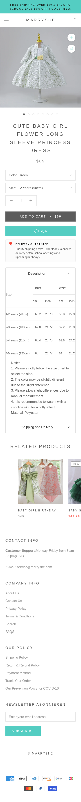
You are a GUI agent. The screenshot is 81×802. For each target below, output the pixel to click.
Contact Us (13, 601)
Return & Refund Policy (22, 665)
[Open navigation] (6, 20)
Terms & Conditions (19, 616)
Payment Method (18, 673)
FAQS (9, 632)
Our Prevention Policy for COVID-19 (32, 688)
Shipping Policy (16, 657)
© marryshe (40, 753)
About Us (12, 593)
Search (10, 624)
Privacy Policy (16, 608)
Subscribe (23, 731)
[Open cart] (75, 20)
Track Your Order (18, 681)
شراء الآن (40, 231)
